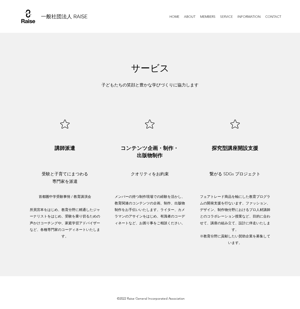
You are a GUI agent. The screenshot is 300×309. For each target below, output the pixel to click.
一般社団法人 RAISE (64, 16)
